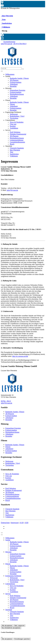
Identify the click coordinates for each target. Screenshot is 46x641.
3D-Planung (14, 80)
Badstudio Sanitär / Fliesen (19, 78)
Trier (3, 19)
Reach (12, 144)
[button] (2, 71)
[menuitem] (8, 42)
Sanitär (7, 540)
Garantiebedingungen (17, 142)
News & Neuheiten (16, 122)
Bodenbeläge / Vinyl (17, 116)
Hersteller (13, 86)
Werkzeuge (14, 114)
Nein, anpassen (19, 625)
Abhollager (14, 84)
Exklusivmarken (15, 82)
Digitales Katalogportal (18, 134)
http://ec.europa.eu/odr (20, 356)
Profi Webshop (15, 132)
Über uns (13, 124)
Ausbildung (14, 128)
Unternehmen (10, 584)
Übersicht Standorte (17, 148)
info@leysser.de (6, 44)
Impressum (15, 523)
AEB (26, 523)
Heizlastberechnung (17, 94)
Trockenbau (14, 118)
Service (8, 594)
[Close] (2, 534)
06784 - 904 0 (6, 401)
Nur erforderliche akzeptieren (11, 628)
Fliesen (12, 104)
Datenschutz (5, 523)
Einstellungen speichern (22, 639)
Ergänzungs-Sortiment (13, 576)
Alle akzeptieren (7, 625)
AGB (22, 523)
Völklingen (5, 27)
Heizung (8, 552)
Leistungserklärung (16, 140)
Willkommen (9, 74)
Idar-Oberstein (7, 16)
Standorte (8, 610)
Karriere (13, 126)
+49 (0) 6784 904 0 (19, 44)
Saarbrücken (6, 23)
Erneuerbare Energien (17, 90)
